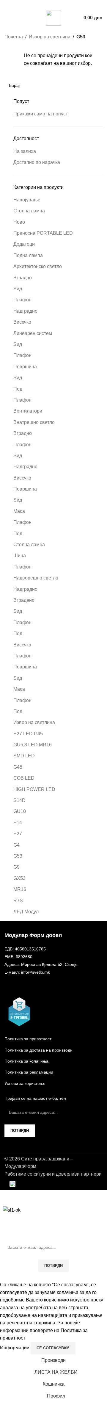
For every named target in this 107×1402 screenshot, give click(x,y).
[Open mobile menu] (6, 18)
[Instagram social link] (57, 4)
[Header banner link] (53, 701)
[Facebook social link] (50, 4)
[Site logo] (53, 17)
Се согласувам (53, 1348)
